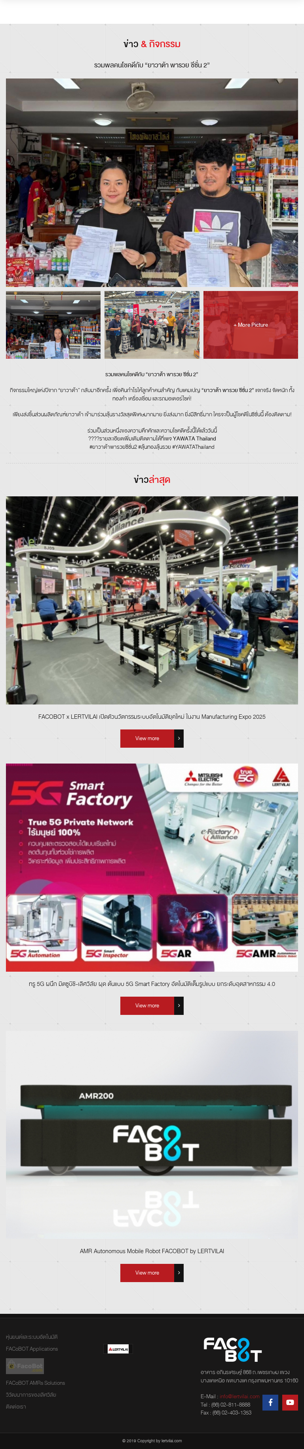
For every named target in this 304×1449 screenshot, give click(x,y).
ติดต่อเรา (16, 1407)
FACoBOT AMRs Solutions (35, 1383)
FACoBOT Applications (32, 1349)
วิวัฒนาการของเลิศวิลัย (31, 1395)
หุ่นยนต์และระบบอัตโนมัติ (32, 1337)
